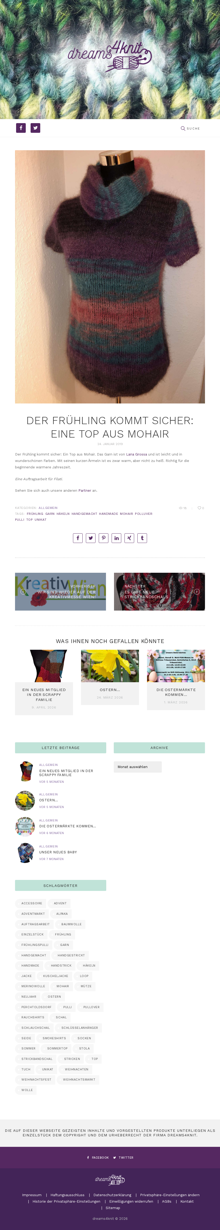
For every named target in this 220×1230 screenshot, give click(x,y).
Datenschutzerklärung (112, 1195)
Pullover (91, 1007)
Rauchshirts (32, 1017)
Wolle (27, 1090)
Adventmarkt (33, 914)
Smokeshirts (54, 1038)
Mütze (86, 986)
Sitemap (113, 1208)
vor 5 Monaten (51, 782)
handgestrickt (71, 955)
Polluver (143, 514)
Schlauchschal (35, 1028)
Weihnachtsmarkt (79, 1079)
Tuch (25, 1069)
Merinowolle (33, 986)
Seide (26, 1038)
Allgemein (48, 508)
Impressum (32, 1195)
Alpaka (62, 914)
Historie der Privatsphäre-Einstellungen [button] (66, 1201)
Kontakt (187, 1201)
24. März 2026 (110, 697)
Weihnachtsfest (36, 1079)
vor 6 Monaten (51, 833)
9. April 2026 (44, 707)
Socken (84, 1038)
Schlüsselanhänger (79, 1028)
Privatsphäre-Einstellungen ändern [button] (170, 1195)
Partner (84, 491)
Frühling (35, 514)
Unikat (40, 520)
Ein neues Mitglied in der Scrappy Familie (44, 695)
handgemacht (84, 514)
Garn (50, 514)
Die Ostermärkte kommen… (67, 826)
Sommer (28, 1048)
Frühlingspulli (35, 945)
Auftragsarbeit (35, 924)
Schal (61, 1017)
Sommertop (57, 1048)
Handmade (108, 514)
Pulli (19, 520)
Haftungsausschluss (67, 1195)
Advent (60, 903)
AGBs (166, 1201)
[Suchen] (183, 129)
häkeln (63, 514)
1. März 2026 (176, 702)
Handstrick (61, 965)
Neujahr (28, 996)
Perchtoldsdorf (36, 1007)
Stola (84, 1048)
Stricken (72, 1059)
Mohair (126, 514)
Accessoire (31, 903)
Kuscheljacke (55, 976)
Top (29, 520)
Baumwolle (71, 924)
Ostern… (110, 690)
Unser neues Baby (58, 852)
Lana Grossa (136, 454)
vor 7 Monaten (51, 859)
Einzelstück (32, 934)
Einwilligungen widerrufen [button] (131, 1201)
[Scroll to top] (210, 1220)
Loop (84, 976)
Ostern (54, 996)
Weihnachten (77, 1069)
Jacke (26, 976)
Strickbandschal (36, 1059)
